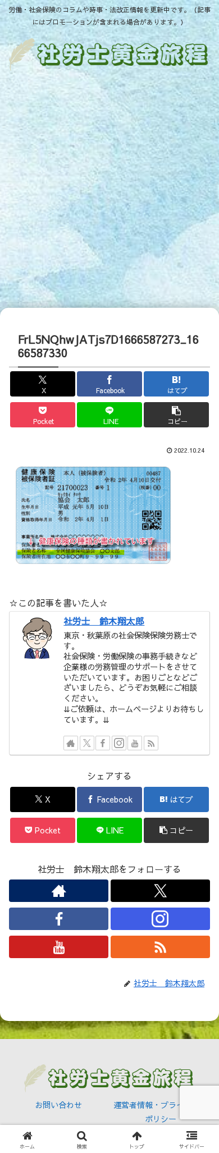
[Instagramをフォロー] (119, 743)
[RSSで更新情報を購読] (151, 743)
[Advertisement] (109, 191)
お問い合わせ (58, 1104)
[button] (176, 414)
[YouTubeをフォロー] (134, 743)
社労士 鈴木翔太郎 (103, 620)
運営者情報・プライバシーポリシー (160, 1111)
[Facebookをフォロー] (102, 743)
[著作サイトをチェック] (70, 743)
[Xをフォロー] (87, 743)
